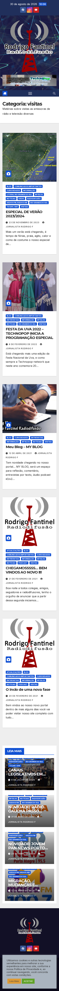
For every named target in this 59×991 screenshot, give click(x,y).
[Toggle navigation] (30, 93)
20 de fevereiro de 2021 (24, 696)
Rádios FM (14, 803)
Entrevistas (13, 320)
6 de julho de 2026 (23, 780)
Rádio (21, 199)
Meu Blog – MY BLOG (24, 447)
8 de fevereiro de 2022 (23, 344)
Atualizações (14, 551)
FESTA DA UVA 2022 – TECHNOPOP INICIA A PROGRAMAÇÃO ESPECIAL (29, 333)
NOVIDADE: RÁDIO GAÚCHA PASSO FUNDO (26, 811)
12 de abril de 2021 (20, 453)
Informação (29, 190)
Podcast (23, 563)
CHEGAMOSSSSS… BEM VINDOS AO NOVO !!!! (26, 570)
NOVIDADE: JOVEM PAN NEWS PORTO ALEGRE (26, 848)
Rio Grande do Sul (39, 203)
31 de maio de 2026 (23, 817)
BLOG (9, 186)
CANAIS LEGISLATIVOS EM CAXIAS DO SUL (25, 774)
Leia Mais (14, 981)
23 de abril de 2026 (23, 853)
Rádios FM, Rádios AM (17, 203)
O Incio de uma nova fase (28, 689)
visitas (24, 207)
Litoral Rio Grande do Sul (19, 195)
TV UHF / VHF (12, 207)
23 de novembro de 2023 (24, 222)
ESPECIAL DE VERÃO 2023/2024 (24, 214)
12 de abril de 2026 (23, 890)
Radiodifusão (34, 199)
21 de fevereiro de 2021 (23, 579)
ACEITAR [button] (28, 981)
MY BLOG (39, 195)
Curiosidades (13, 190)
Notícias (11, 199)
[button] (54, 93)
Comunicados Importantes (28, 186)
